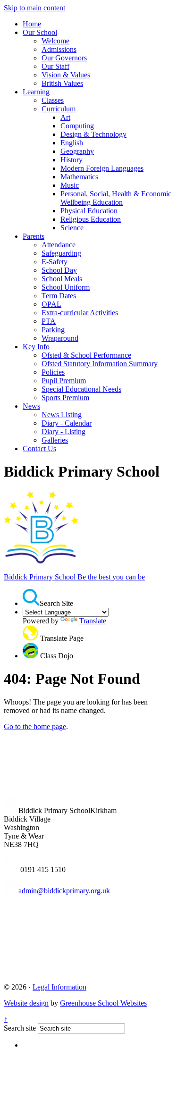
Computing (77, 126)
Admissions (59, 49)
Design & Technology (93, 134)
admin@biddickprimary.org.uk (64, 891)
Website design (26, 1003)
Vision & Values (66, 75)
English (71, 143)
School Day (59, 270)
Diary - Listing (63, 432)
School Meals (62, 279)
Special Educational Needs (81, 389)
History (71, 160)
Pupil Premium (64, 381)
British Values (62, 83)
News (31, 406)
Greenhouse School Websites (103, 1003)
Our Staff (55, 66)
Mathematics (79, 177)
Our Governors (64, 58)
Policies (53, 372)
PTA (49, 321)
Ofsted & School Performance (86, 355)
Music (69, 185)
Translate (92, 621)
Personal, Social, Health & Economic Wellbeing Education (115, 198)
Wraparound (60, 338)
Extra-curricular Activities (80, 313)
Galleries (55, 440)
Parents (33, 236)
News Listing (62, 415)
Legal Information (59, 987)
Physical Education (89, 211)
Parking (53, 330)
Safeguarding (61, 253)
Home (32, 24)
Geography (77, 151)
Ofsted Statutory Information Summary (100, 364)
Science (72, 228)
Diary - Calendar (67, 423)
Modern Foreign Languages (101, 168)
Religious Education (90, 219)
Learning (36, 92)
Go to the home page (35, 726)
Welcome (55, 41)
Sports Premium (65, 398)
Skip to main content (34, 8)
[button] (31, 597)
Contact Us (39, 449)
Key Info (36, 347)
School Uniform (66, 287)
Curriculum (59, 109)
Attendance (59, 245)
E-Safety (54, 262)
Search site (20, 1028)
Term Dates (59, 296)
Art (65, 117)
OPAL (51, 304)
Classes (53, 100)
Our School (40, 32)
